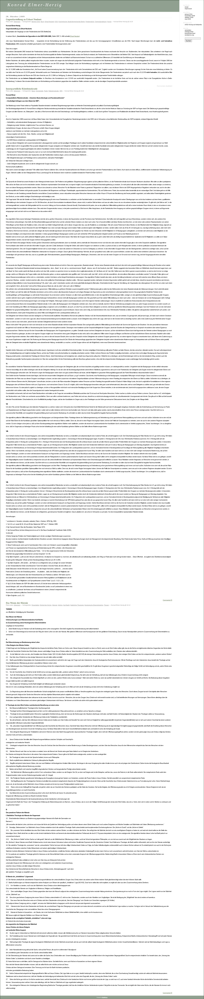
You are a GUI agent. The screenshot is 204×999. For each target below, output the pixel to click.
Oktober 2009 (189, 17)
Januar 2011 (188, 14)
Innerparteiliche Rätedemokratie (21, 88)
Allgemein (17, 22)
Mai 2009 (188, 19)
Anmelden (188, 30)
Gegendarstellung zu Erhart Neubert (23, 19)
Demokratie (39, 91)
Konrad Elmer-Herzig (34, 4)
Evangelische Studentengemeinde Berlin (72, 22)
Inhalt (186, 7)
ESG (56, 22)
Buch (42, 22)
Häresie (54, 605)
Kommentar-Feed (190, 33)
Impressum (188, 9)
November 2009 (190, 16)
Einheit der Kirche (45, 605)
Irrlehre (60, 605)
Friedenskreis (90, 22)
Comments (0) (167, 600)
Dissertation (35, 605)
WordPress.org (189, 35)
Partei (46, 91)
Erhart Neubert (49, 22)
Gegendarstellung (101, 22)
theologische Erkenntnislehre (94, 605)
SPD (61, 91)
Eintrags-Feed (189, 32)
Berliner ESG (36, 22)
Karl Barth (66, 605)
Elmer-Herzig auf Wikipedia (193, 24)
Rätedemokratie (54, 91)
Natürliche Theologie (77, 605)
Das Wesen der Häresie (17, 603)
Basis (33, 91)
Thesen (106, 605)
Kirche (109, 22)
